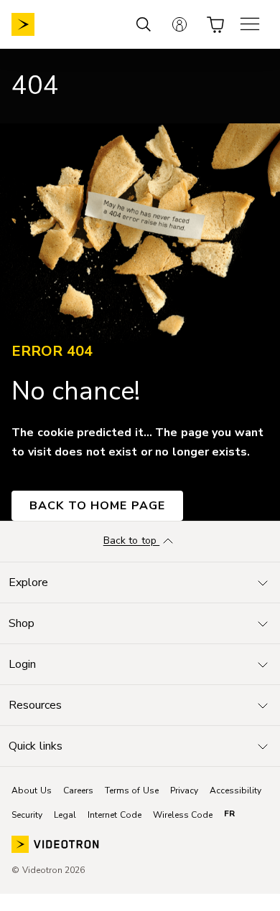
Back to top (131, 541)
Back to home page (97, 506)
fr (229, 813)
